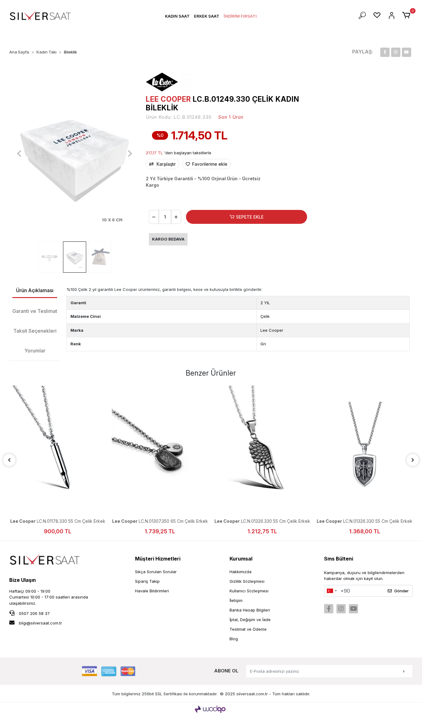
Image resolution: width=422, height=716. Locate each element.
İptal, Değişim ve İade (250, 619)
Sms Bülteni (338, 559)
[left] (9, 460)
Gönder (401, 590)
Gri (263, 343)
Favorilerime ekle (209, 164)
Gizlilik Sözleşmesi (247, 581)
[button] (177, 16)
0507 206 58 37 (34, 613)
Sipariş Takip (147, 581)
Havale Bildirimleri (152, 590)
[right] (412, 460)
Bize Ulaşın (22, 580)
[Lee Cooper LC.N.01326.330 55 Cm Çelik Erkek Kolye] (262, 450)
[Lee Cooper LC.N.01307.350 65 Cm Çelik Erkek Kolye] (160, 450)
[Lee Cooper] (169, 82)
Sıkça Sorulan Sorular (156, 571)
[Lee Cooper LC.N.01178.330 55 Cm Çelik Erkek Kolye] (58, 450)
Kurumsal (241, 559)
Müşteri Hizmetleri (157, 559)
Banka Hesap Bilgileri (250, 609)
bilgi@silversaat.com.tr (40, 622)
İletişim (236, 600)
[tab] (34, 290)
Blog (234, 638)
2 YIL (265, 302)
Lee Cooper (271, 330)
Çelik (265, 316)
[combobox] (331, 590)
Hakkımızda (240, 571)
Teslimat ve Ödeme (248, 629)
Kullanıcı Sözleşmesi (249, 590)
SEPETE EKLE (250, 216)
